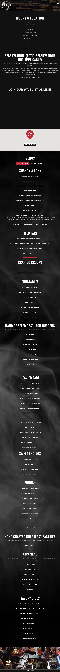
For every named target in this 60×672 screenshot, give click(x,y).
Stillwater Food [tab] (23, 163)
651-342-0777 (30, 26)
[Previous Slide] (2, 658)
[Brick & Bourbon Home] (6, 5)
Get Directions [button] (30, 145)
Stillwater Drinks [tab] (36, 163)
